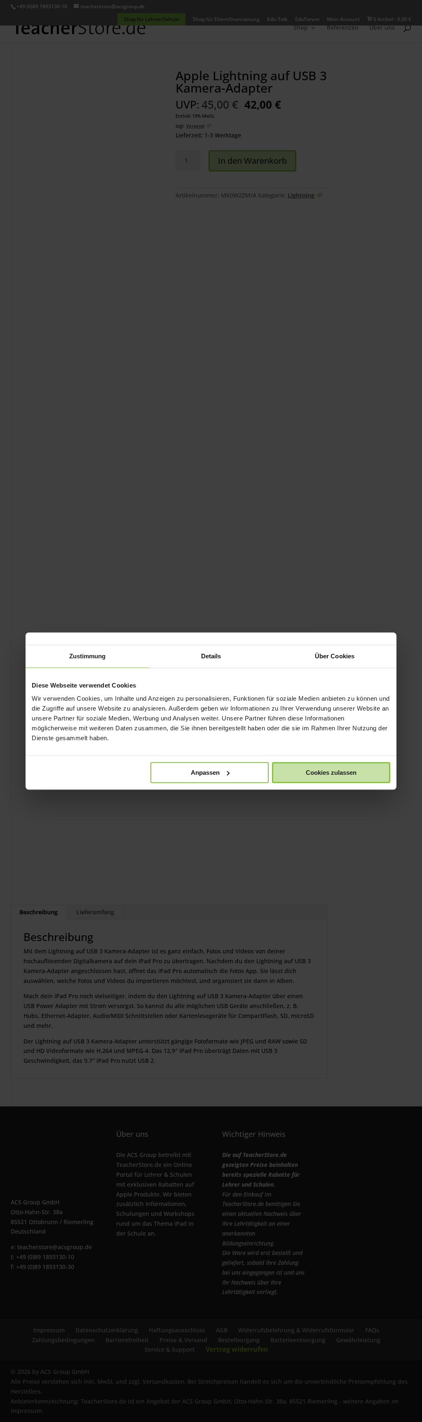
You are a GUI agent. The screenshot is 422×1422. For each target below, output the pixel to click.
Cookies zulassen (331, 772)
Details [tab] (211, 656)
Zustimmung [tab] (87, 656)
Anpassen (205, 772)
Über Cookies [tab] (334, 656)
